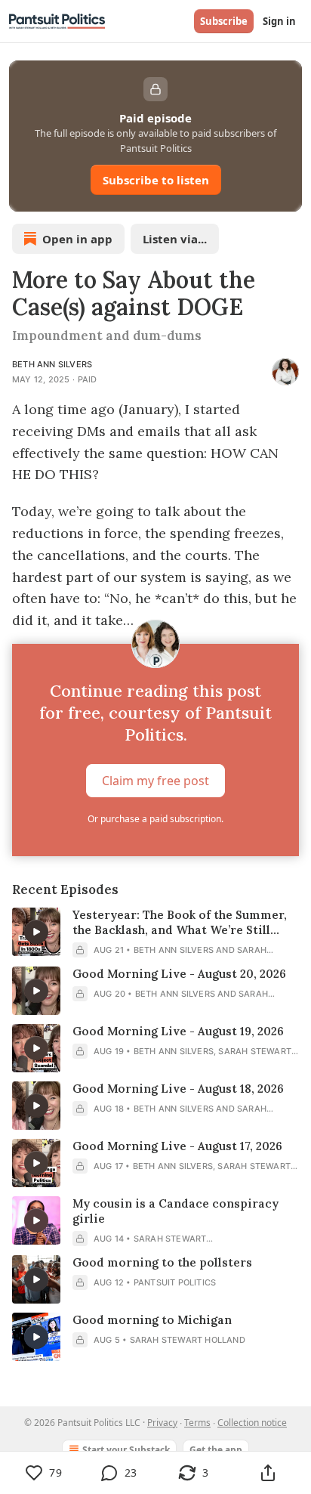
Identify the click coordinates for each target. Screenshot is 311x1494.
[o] (36, 932)
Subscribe (224, 21)
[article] (155, 932)
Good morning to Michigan (152, 1320)
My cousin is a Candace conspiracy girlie (175, 1211)
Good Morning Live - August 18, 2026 (178, 1088)
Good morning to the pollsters (162, 1262)
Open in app (77, 238)
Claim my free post (155, 780)
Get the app (215, 1449)
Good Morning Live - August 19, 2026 (178, 1031)
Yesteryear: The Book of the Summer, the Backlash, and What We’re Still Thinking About (179, 923)
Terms (197, 1422)
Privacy (162, 1422)
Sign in (279, 21)
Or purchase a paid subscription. (155, 818)
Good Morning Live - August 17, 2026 (177, 1146)
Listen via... (175, 238)
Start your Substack (126, 1449)
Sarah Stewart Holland (187, 1340)
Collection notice (252, 1422)
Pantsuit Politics (175, 1282)
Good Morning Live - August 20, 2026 (179, 974)
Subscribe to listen (156, 179)
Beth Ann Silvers (52, 364)
